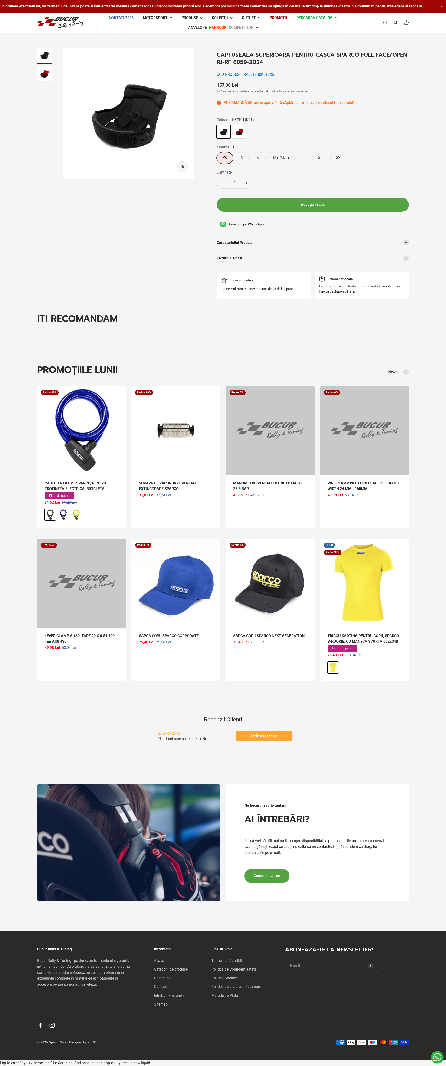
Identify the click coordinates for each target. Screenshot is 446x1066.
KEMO (91, 1042)
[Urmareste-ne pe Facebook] (40, 1025)
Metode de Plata (224, 995)
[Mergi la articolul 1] (44, 56)
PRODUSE (189, 18)
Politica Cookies (224, 978)
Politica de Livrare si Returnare (236, 986)
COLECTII (220, 18)
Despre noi (162, 978)
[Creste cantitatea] (246, 182)
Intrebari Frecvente (169, 995)
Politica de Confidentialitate (233, 969)
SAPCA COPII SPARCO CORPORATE (169, 636)
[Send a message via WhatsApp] (437, 1057)
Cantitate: (225, 172)
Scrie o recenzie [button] (263, 736)
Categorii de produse (171, 969)
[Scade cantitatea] (223, 182)
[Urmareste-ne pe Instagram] (52, 1025)
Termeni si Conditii (226, 960)
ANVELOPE (220, 27)
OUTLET (249, 18)
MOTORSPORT (155, 18)
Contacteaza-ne (267, 876)
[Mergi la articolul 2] (44, 74)
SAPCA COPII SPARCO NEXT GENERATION (269, 636)
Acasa (159, 960)
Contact (160, 986)
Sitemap (161, 1004)
